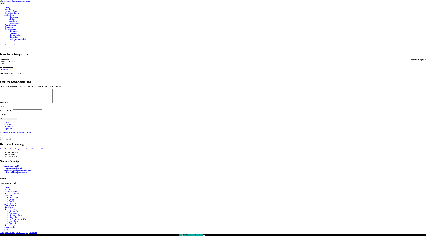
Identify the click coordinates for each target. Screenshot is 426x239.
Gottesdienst (8, 27)
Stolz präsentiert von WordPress (49, 233)
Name (3, 106)
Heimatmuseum (14, 23)
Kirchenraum (13, 17)
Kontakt (7, 123)
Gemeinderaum (5, 69)
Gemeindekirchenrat (11, 13)
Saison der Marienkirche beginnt (15, 172)
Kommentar (5, 102)
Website (3, 115)
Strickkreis (12, 43)
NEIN (185, 235)
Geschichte (13, 21)
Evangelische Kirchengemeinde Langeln (17, 132)
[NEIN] (204, 235)
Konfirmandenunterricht (17, 39)
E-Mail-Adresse (6, 110)
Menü (2, 3)
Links (6, 49)
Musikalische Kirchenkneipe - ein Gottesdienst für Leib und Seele (23, 149)
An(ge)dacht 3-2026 (11, 166)
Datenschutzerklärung (195, 235)
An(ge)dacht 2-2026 (11, 174)
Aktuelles (7, 9)
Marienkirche (9, 15)
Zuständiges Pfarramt (11, 11)
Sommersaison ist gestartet (13, 168)
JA (180, 235)
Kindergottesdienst (15, 35)
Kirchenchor (13, 37)
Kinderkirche (13, 31)
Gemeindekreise (10, 29)
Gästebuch (8, 125)
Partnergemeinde (10, 47)
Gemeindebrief (9, 45)
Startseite (7, 7)
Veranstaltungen (10, 25)
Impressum (8, 129)
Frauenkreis (13, 33)
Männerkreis (13, 41)
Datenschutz (8, 127)
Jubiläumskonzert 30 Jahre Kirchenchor (18, 170)
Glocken (12, 19)
